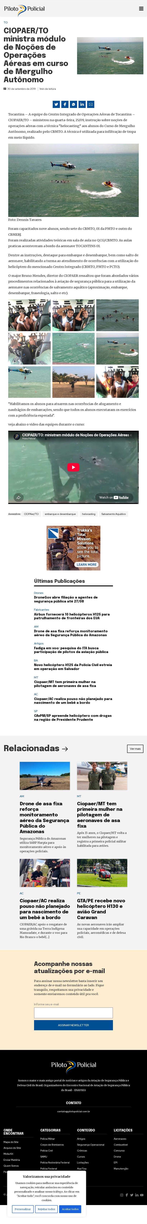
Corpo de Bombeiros (52, 1144)
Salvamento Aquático (113, 514)
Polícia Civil (46, 1150)
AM (36, 627)
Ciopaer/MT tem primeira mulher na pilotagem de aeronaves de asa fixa (99, 815)
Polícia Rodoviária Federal (55, 1162)
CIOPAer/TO (31, 514)
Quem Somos (11, 1165)
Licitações (83, 1162)
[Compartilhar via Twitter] (56, 104)
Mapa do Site (11, 1142)
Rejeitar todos (46, 1209)
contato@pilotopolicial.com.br (73, 1111)
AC (36, 694)
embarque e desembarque (60, 514)
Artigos (39, 643)
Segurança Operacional (90, 1144)
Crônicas (82, 1150)
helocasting (88, 514)
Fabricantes (41, 610)
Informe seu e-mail (46, 1004)
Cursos (81, 1156)
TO (6, 22)
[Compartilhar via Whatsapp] (73, 104)
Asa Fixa (81, 1168)
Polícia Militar (47, 1138)
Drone (117, 1156)
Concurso (119, 1150)
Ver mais (135, 749)
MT (36, 677)
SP (36, 711)
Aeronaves (120, 1138)
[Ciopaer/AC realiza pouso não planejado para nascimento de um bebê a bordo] (45, 873)
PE (78, 893)
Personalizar (23, 1209)
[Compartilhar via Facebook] (64, 104)
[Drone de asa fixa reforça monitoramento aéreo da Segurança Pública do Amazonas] (45, 776)
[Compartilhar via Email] (90, 104)
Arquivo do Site (12, 1147)
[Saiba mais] (73, 548)
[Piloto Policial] (24, 8)
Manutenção (121, 1168)
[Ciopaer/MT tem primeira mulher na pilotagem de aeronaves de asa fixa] (102, 776)
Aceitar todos (70, 1209)
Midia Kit (8, 1153)
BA (36, 660)
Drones (38, 593)
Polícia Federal (48, 1168)
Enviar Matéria (12, 1159)
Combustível (121, 1144)
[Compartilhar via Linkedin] (82, 104)
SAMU (43, 1156)
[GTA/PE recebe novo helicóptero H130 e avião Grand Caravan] (102, 873)
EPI (115, 1162)
